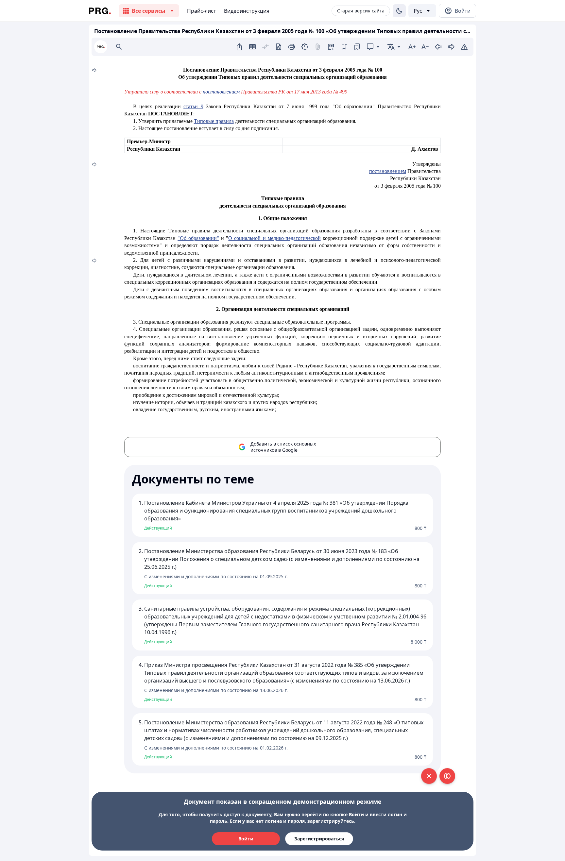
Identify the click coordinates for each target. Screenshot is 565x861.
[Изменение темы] (399, 10)
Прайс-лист (201, 10)
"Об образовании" (198, 238)
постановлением (387, 171)
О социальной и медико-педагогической (274, 238)
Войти (245, 839)
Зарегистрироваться (319, 839)
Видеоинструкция (246, 10)
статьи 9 (193, 106)
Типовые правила (214, 121)
